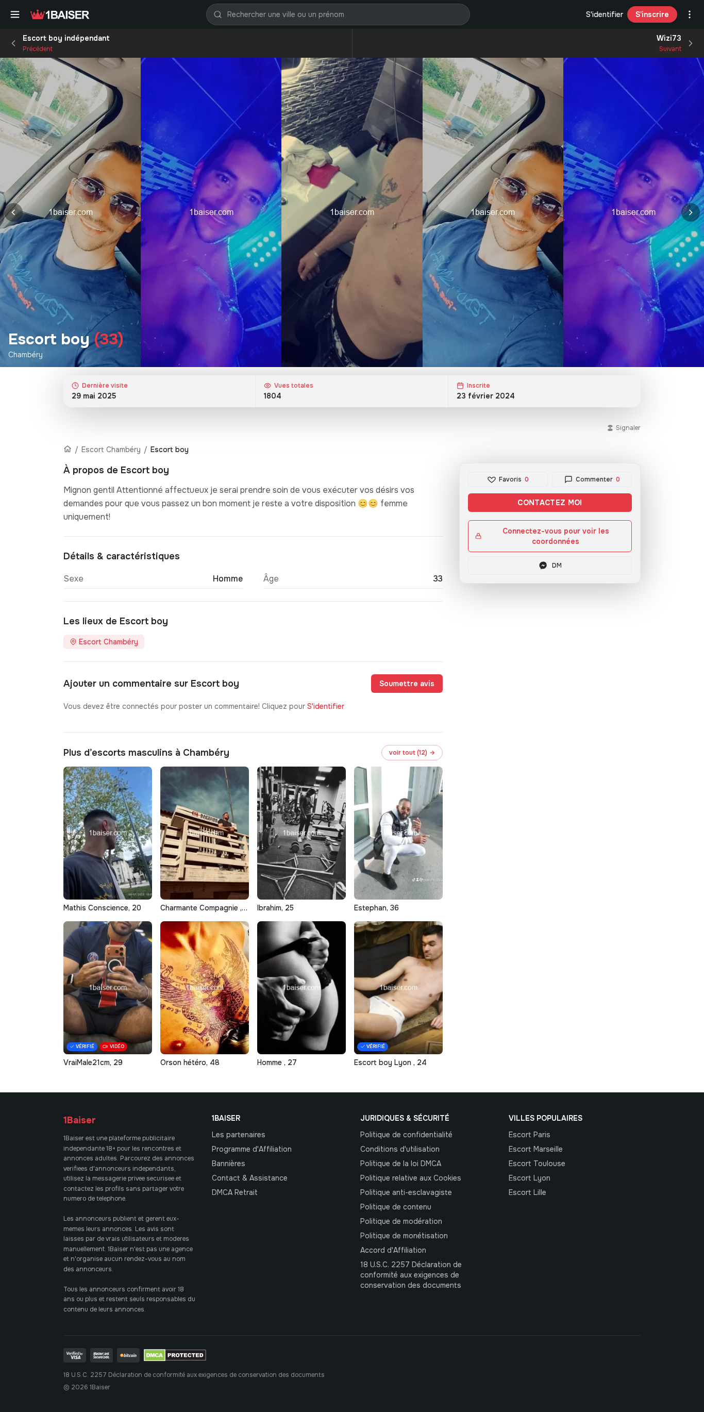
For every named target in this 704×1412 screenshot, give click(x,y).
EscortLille (527, 1192)
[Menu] (15, 14)
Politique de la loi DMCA (400, 1163)
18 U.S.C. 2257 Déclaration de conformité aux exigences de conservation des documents (411, 1275)
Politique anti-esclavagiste (406, 1192)
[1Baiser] (60, 14)
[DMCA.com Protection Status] (175, 1355)
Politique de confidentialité (406, 1134)
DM (557, 565)
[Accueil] (67, 449)
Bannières (228, 1163)
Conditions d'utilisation (400, 1149)
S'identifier (604, 14)
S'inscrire (652, 14)
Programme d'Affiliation (252, 1149)
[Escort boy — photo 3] (351, 212)
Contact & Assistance (250, 1178)
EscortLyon (529, 1178)
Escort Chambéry (111, 449)
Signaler (628, 428)
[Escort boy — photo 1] (70, 212)
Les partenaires (238, 1134)
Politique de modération (401, 1221)
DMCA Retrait (235, 1192)
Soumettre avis (406, 683)
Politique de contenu (395, 1206)
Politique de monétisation (404, 1235)
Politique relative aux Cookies (410, 1178)
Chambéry (25, 354)
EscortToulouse (537, 1163)
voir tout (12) (412, 753)
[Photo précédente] (13, 212)
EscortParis (529, 1134)
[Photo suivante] (690, 212)
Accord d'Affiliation (393, 1250)
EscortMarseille (536, 1149)
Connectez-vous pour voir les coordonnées (555, 536)
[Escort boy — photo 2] (211, 212)
